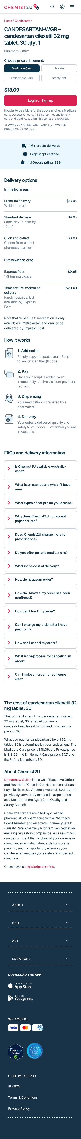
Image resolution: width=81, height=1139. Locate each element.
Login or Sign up (40, 100)
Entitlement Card (22, 78)
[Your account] (62, 6)
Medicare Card (22, 68)
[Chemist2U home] (21, 7)
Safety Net (59, 78)
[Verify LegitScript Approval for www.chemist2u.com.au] (15, 1051)
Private (59, 68)
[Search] (52, 6)
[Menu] (72, 6)
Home (8, 20)
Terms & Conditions (23, 1097)
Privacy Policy (19, 1109)
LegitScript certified (39, 867)
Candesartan (23, 20)
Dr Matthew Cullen (17, 780)
